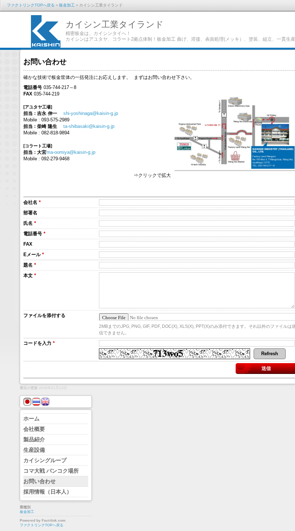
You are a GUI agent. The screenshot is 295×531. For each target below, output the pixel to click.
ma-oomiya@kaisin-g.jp (70, 152)
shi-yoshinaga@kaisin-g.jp (90, 113)
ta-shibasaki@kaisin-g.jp (88, 126)
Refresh (269, 353)
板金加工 (67, 5)
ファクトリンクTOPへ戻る (31, 5)
